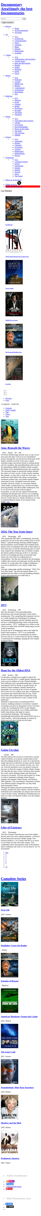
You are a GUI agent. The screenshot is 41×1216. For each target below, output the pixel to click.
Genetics (18, 104)
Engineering (19, 166)
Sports (17, 71)
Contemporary (20, 88)
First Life (5, 910)
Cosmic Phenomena (10, 224)
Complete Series (13, 879)
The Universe (19, 133)
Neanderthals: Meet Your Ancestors (17, 1087)
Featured (8, 408)
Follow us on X (11, 184)
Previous (8, 398)
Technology (9, 158)
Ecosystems (19, 125)
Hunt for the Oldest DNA (15, 670)
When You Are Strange (11, 352)
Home (17, 28)
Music (17, 47)
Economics (19, 147)
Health (17, 106)
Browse (8, 26)
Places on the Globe (22, 129)
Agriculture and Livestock (24, 121)
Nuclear (17, 172)
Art (6, 35)
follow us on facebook (13, 180)
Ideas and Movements (22, 63)
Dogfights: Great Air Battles (14, 945)
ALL (16, 37)
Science (8, 137)
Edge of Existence (11, 827)
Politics (17, 67)
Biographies (19, 92)
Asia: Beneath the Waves (15, 447)
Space (17, 174)
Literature (18, 45)
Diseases (18, 100)
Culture (8, 55)
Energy (17, 164)
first (6, 853)
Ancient (17, 82)
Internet (17, 170)
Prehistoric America (10, 1158)
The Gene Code (8, 1052)
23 (6, 867)
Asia (8, 502)
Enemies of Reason (9, 981)
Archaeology (19, 90)
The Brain (18, 112)
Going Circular (10, 749)
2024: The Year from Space (17, 531)
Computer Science (21, 162)
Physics (17, 156)
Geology (18, 149)
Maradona (8, 384)
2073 (3, 605)
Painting (17, 49)
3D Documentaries (21, 30)
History (8, 76)
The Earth (18, 131)
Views (7, 414)
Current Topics (20, 61)
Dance (17, 43)
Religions (18, 69)
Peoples (17, 65)
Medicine (8, 96)
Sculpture (18, 53)
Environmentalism (21, 127)
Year (7, 416)
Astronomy (19, 141)
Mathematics (19, 151)
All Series (18, 32)
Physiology (19, 108)
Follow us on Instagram (13, 186)
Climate (17, 123)
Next (7, 400)
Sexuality (18, 110)
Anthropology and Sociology (25, 59)
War (16, 94)
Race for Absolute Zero (11, 256)
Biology (17, 143)
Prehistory (18, 80)
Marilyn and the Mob (11, 1123)
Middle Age (19, 84)
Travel (17, 74)
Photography (19, 51)
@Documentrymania (13, 1187)
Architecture (19, 39)
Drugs (17, 102)
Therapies (18, 115)
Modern (17, 86)
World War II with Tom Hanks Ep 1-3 (15, 320)
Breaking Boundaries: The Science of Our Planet (18, 288)
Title (7, 412)
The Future (19, 176)
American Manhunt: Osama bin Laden (19, 1016)
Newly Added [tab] (10, 410)
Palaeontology (20, 153)
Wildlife (17, 135)
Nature (7, 117)
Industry (17, 168)
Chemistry (18, 145)
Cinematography (21, 41)
